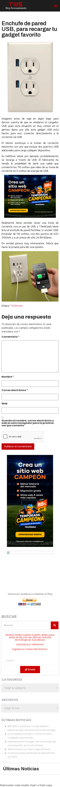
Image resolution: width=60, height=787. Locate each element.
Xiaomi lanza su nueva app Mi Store (29, 749)
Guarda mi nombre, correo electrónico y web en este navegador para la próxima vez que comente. (28, 423)
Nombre (8, 377)
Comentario (11, 337)
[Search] (54, 625)
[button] (55, 6)
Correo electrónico (15, 390)
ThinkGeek (16, 305)
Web (4, 403)
